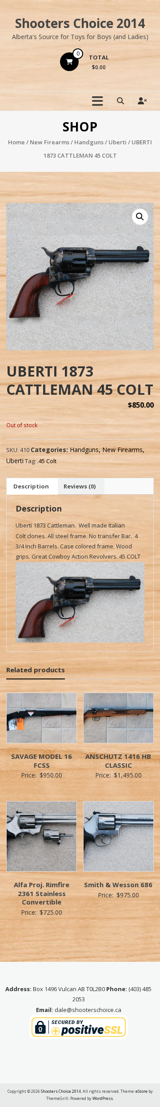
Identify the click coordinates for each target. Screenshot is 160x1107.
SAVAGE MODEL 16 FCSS (41, 761)
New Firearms (49, 142)
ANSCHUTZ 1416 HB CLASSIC (118, 761)
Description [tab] (31, 486)
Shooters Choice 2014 (80, 23)
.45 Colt (46, 461)
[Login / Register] (142, 101)
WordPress (102, 1098)
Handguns (89, 142)
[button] (140, 217)
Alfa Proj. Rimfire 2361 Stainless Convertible (41, 893)
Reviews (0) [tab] (80, 486)
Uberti (117, 142)
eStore (142, 1091)
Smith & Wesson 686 (118, 884)
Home (16, 142)
